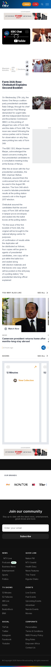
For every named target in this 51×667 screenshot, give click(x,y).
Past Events (31, 597)
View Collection (26, 380)
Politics (5, 579)
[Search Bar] (42, 4)
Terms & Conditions (34, 631)
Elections (21, 69)
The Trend (30, 575)
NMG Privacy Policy (34, 635)
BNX (4, 613)
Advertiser (30, 605)
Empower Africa (33, 643)
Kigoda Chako (32, 579)
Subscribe (25, 536)
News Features (32, 571)
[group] (7, 485)
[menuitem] (37, 609)
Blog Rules (30, 639)
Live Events (31, 592)
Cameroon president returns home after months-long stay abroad (24, 340)
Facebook (6, 639)
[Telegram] (27, 70)
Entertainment (8, 571)
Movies (29, 613)
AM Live (5, 601)
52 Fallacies (7, 597)
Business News (9, 566)
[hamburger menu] (47, 4)
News (4, 335)
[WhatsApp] (27, 74)
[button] (46, 4)
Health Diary (31, 566)
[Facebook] (27, 62)
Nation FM (30, 558)
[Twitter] (27, 66)
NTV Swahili (31, 562)
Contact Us (30, 647)
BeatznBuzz (7, 609)
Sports (5, 575)
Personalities (31, 627)
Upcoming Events (33, 601)
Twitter (5, 631)
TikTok (5, 627)
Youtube (6, 643)
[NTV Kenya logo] (5, 4)
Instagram (6, 635)
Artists (4, 605)
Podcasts (8, 562)
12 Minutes (12, 372)
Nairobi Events (32, 609)
